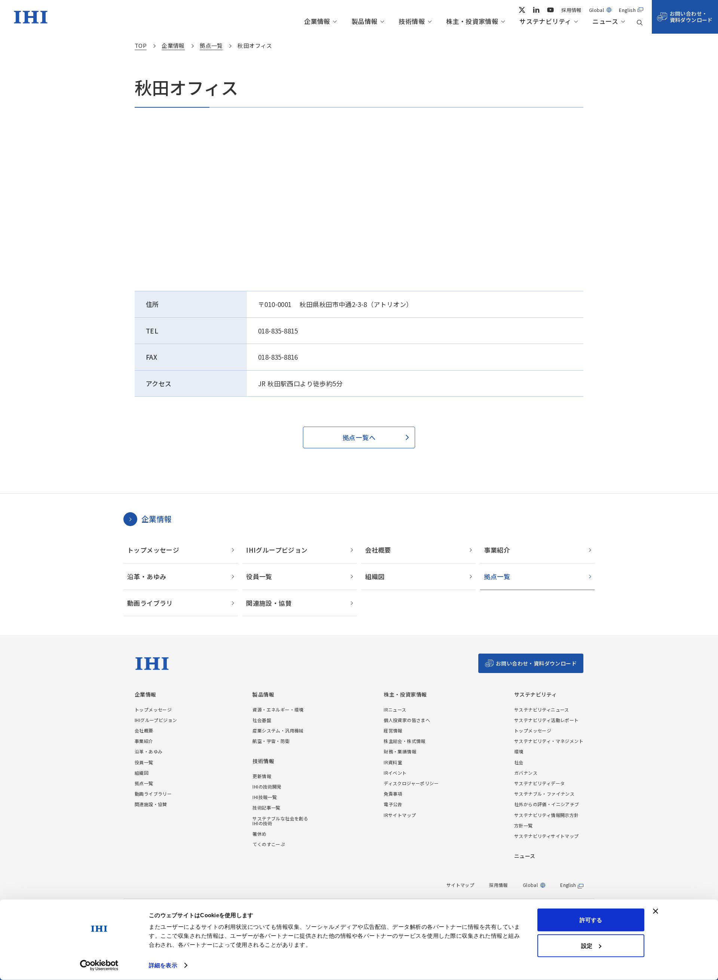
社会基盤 (261, 720)
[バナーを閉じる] (655, 911)
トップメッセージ (153, 549)
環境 (519, 751)
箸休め (259, 833)
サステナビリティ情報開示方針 (546, 814)
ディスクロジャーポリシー (411, 783)
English (627, 9)
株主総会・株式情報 (405, 740)
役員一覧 (259, 576)
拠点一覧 (497, 576)
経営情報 (393, 730)
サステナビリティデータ (539, 783)
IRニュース (395, 709)
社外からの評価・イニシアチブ (546, 804)
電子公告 (393, 804)
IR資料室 (393, 762)
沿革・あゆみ (146, 576)
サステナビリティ (545, 21)
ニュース (605, 21)
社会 (519, 762)
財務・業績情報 (400, 751)
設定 (586, 945)
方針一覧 (523, 825)
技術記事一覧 (266, 807)
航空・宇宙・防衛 (270, 740)
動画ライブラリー (153, 793)
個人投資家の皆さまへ (407, 720)
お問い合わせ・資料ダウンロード (691, 17)
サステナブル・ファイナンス (544, 793)
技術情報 (412, 21)
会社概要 (378, 549)
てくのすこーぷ (268, 844)
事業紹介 (497, 549)
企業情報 (317, 21)
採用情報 (571, 9)
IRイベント (395, 772)
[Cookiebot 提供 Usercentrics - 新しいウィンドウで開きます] (99, 965)
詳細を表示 (163, 965)
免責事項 (393, 793)
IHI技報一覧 (264, 797)
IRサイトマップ (400, 814)
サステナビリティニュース (541, 709)
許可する (591, 920)
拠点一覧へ (359, 437)
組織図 (374, 576)
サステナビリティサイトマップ (546, 835)
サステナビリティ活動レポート (546, 720)
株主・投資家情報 (472, 21)
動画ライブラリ (150, 603)
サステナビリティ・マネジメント (548, 740)
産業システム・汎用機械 (277, 730)
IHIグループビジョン (276, 549)
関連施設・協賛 (269, 603)
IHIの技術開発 (266, 786)
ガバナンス (525, 772)
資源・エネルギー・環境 (277, 709)
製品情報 (365, 21)
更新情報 (261, 776)
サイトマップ (460, 885)
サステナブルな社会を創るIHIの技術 (280, 821)
